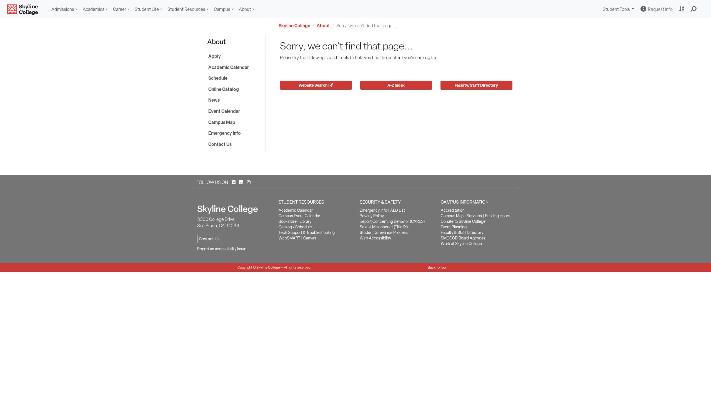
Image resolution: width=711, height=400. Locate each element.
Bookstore (288, 221)
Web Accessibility (375, 238)
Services (474, 215)
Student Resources (186, 9)
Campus (222, 9)
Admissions (62, 9)
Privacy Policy (372, 215)
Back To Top (437, 267)
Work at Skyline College (461, 243)
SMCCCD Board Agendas (463, 238)
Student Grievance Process (384, 232)
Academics (93, 9)
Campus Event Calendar (299, 215)
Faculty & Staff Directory (462, 232)
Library (305, 221)
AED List (397, 210)
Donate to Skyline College (463, 221)
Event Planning (454, 226)
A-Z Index (396, 85)
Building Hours (497, 215)
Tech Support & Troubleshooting (307, 232)
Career (119, 9)
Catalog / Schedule (295, 226)
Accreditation (453, 210)
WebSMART (289, 238)
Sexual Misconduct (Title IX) (384, 226)
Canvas (309, 238)
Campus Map (221, 122)
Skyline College (294, 25)
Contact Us (220, 144)
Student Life (147, 9)
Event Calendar (224, 111)
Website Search (314, 85)
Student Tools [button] (619, 10)
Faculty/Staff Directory (476, 85)
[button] (693, 9)
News (214, 100)
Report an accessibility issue (221, 248)
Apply (214, 56)
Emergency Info (224, 133)
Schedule (217, 78)
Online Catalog (223, 89)
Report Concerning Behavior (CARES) (392, 221)
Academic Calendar (228, 67)
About (245, 9)
